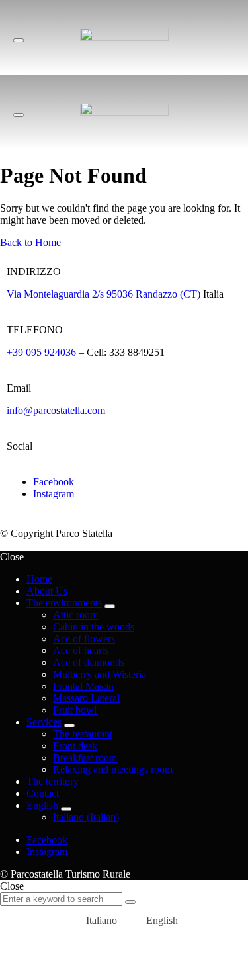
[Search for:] (62, 898)
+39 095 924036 (41, 352)
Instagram (53, 493)
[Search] (130, 902)
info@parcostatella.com (56, 410)
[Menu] (18, 40)
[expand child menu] (109, 606)
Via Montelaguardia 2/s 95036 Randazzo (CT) (103, 294)
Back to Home (30, 242)
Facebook (53, 481)
